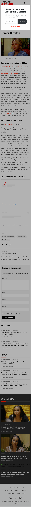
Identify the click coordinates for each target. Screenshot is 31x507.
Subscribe (22, 21)
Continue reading (15, 26)
